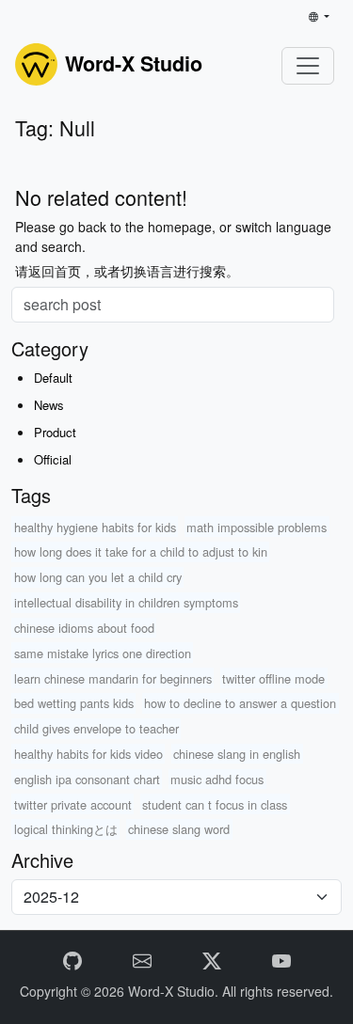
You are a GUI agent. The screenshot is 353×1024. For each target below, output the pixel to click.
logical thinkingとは (66, 829)
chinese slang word (179, 829)
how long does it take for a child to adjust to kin (140, 551)
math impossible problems (256, 527)
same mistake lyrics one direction (102, 653)
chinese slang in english (236, 754)
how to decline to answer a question (240, 703)
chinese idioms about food (84, 628)
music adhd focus (217, 779)
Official (53, 459)
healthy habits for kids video (88, 754)
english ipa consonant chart (87, 779)
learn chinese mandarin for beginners (113, 678)
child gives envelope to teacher (96, 728)
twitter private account (73, 804)
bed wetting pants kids (74, 703)
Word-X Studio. (175, 991)
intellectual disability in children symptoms (126, 602)
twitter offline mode (273, 678)
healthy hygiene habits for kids (95, 527)
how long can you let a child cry (98, 577)
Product (55, 432)
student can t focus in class (214, 804)
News (49, 405)
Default (53, 377)
